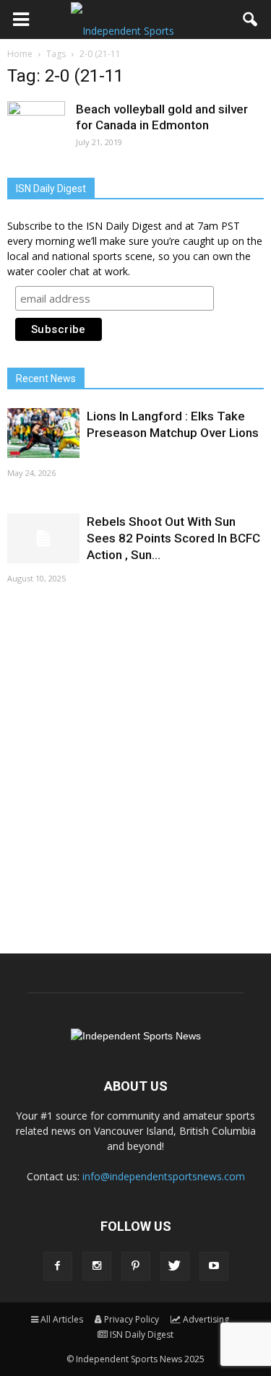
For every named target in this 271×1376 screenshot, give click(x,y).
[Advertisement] (135, 767)
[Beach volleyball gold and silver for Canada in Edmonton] (36, 130)
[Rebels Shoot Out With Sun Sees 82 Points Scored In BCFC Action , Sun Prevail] (43, 538)
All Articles (61, 1319)
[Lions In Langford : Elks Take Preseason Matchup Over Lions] (43, 433)
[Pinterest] (135, 1266)
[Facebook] (57, 1266)
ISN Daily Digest (141, 1334)
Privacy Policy (131, 1319)
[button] (251, 19)
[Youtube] (213, 1266)
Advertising (206, 1319)
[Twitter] (174, 1266)
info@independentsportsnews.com (163, 1176)
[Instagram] (96, 1266)
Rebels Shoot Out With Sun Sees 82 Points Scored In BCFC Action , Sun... (173, 538)
